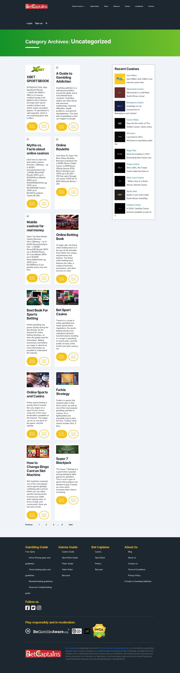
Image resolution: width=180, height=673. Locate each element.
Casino (98, 552)
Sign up (39, 23)
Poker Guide (67, 563)
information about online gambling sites (113, 648)
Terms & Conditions (136, 569)
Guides (127, 6)
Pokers (98, 563)
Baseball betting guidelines (41, 581)
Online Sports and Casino (37, 394)
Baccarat (66, 575)
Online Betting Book (67, 237)
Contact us (133, 563)
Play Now (44, 126)
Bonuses (117, 6)
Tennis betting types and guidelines (38, 572)
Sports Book (94, 6)
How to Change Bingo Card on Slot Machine (38, 469)
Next (71, 525)
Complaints (139, 6)
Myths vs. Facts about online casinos (38, 149)
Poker (106, 6)
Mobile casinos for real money (35, 226)
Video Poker (67, 569)
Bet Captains (70, 648)
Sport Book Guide (70, 558)
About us (132, 558)
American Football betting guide (38, 590)
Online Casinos (77, 6)
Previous (28, 525)
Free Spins (30, 552)
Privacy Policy (134, 575)
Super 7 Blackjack (63, 461)
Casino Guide (68, 552)
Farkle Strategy (63, 392)
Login (29, 23)
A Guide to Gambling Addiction (64, 77)
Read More (32, 126)
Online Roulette (62, 147)
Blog (130, 552)
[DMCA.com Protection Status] (99, 631)
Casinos (151, 6)
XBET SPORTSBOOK (38, 79)
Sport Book (100, 558)
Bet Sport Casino (63, 312)
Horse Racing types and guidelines (37, 561)
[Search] (46, 23)
